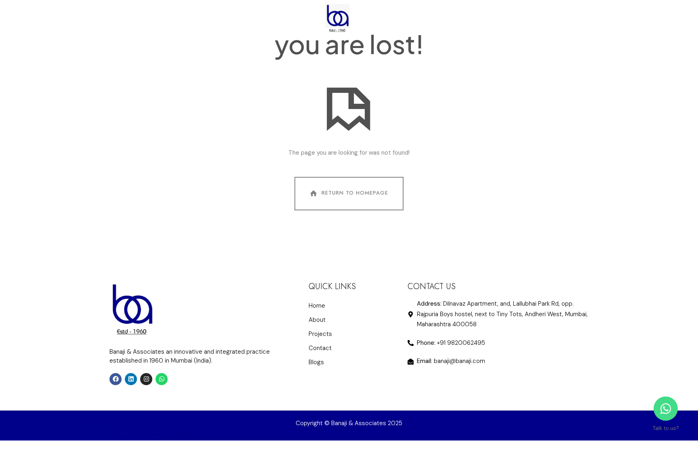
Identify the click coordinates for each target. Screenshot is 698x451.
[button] (104, 19)
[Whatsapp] (162, 379)
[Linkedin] (601, 19)
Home (317, 306)
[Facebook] (115, 379)
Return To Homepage (355, 193)
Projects (320, 334)
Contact (320, 348)
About (317, 320)
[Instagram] (579, 19)
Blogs (316, 362)
